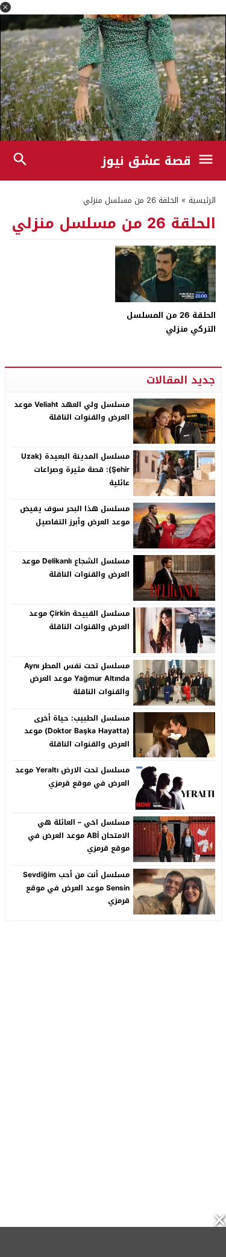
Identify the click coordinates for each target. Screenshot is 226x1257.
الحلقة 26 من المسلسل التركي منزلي (171, 322)
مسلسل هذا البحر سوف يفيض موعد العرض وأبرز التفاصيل (75, 515)
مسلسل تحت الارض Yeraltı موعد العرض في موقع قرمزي (72, 776)
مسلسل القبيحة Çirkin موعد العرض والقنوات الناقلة (79, 620)
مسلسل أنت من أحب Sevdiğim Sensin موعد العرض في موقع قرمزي (76, 887)
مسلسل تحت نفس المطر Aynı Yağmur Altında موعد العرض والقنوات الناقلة (77, 678)
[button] (5, 7)
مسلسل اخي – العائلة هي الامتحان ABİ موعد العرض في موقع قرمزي (79, 835)
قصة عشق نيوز (146, 160)
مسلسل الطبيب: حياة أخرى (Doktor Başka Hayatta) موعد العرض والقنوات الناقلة (77, 731)
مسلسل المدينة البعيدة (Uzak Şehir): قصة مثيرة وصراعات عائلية (75, 469)
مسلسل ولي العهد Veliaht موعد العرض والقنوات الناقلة (72, 411)
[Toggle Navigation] (209, 161)
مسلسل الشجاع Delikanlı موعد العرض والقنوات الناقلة (76, 567)
